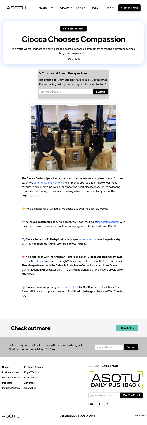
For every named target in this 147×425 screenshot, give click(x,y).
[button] (65, 8)
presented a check (68, 287)
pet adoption (89, 239)
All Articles (127, 328)
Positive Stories (10, 372)
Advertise (29, 382)
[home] (16, 8)
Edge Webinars (32, 372)
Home (5, 366)
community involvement (48, 182)
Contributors (31, 377)
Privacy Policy (140, 416)
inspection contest (108, 221)
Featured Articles (33, 366)
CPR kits (41, 261)
